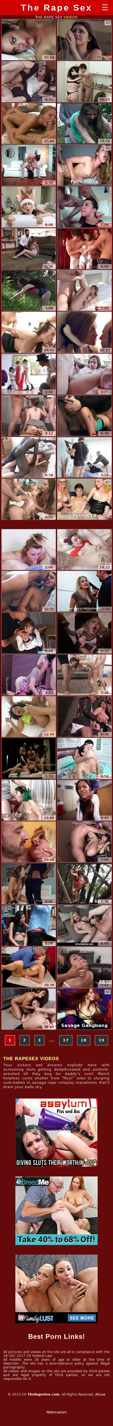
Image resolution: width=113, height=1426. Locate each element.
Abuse (100, 1394)
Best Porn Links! (56, 1336)
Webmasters (56, 1412)
